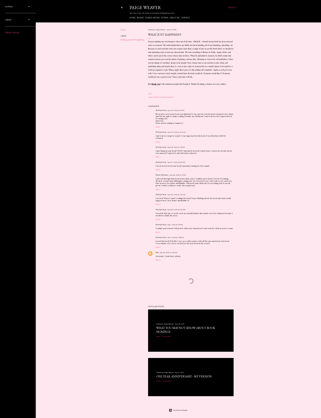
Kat (157, 252)
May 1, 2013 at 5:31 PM (175, 225)
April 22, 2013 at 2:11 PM (175, 110)
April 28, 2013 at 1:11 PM (177, 175)
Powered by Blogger (180, 410)
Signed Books (152, 18)
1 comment (166, 336)
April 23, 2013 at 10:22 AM (176, 132)
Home (133, 18)
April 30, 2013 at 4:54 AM (176, 195)
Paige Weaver (145, 7)
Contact (185, 18)
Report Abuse (12, 32)
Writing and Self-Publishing (132, 40)
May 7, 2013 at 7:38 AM (175, 237)
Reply (158, 127)
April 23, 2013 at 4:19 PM (176, 147)
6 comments (166, 381)
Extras (164, 18)
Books (140, 18)
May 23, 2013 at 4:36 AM (168, 252)
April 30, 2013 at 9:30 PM (176, 210)
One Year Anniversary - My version (184, 376)
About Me (175, 18)
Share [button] (123, 30)
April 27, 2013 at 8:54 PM (176, 162)
